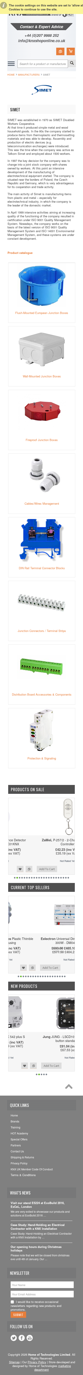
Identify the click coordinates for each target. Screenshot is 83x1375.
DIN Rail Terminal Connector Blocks (42, 568)
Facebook (22, 1338)
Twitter (14, 1338)
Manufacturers (29, 74)
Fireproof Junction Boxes (42, 440)
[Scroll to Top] (70, 1087)
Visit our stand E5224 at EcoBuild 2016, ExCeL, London (38, 1205)
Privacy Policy (37, 1362)
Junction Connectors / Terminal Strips (42, 631)
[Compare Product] (60, 51)
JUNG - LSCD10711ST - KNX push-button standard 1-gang (41, 1038)
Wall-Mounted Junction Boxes (42, 376)
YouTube (30, 1338)
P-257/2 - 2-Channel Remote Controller (41, 842)
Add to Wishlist (60, 869)
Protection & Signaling (41, 758)
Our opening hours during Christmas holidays (36, 1249)
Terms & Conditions (23, 1175)
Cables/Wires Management (42, 503)
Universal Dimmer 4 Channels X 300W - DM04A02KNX (41, 940)
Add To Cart (21, 869)
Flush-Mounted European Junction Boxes (41, 313)
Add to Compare (69, 869)
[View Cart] (71, 51)
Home (11, 74)
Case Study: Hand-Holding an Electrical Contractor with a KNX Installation (38, 1227)
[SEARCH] (72, 63)
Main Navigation (11, 63)
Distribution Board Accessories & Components (41, 694)
